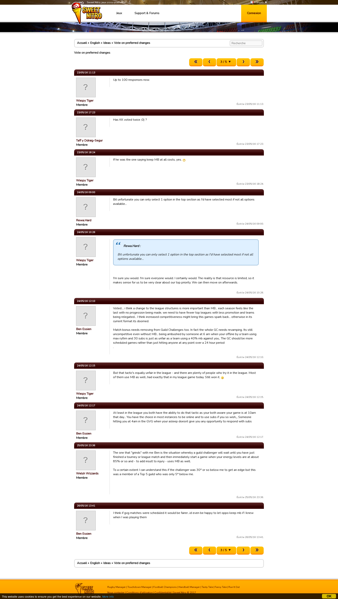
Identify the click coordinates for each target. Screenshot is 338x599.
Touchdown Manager (140, 587)
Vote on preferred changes (132, 43)
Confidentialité (163, 592)
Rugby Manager (116, 587)
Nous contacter (116, 592)
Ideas (107, 43)
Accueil (82, 43)
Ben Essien (83, 329)
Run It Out (234, 587)
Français (259, 2)
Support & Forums (147, 13)
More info (108, 596)
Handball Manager (189, 587)
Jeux (119, 13)
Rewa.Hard (83, 220)
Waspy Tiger (84, 100)
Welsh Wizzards (87, 473)
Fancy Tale (221, 587)
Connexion (254, 13)
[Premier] (195, 62)
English (95, 43)
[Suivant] (243, 62)
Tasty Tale (207, 587)
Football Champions (165, 587)
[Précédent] (209, 62)
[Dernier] (257, 62)
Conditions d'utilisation (139, 592)
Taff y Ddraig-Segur (89, 140)
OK (329, 596)
